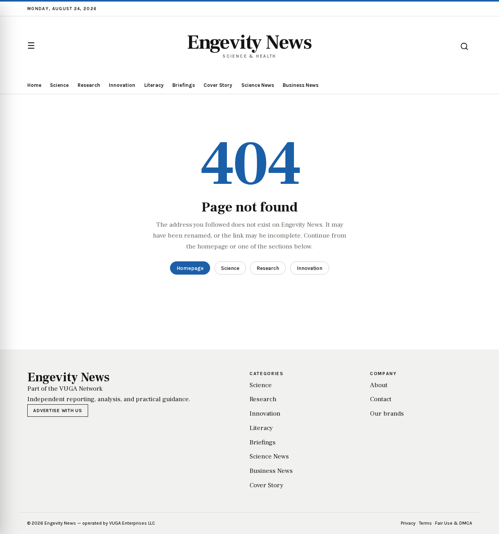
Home (34, 85)
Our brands (387, 413)
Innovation (122, 85)
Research (89, 85)
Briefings (183, 85)
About (379, 385)
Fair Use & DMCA (453, 523)
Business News (301, 85)
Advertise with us (57, 410)
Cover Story (217, 85)
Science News (257, 85)
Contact (380, 399)
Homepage (190, 268)
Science (59, 85)
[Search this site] (464, 46)
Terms (425, 523)
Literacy (154, 85)
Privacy (408, 523)
